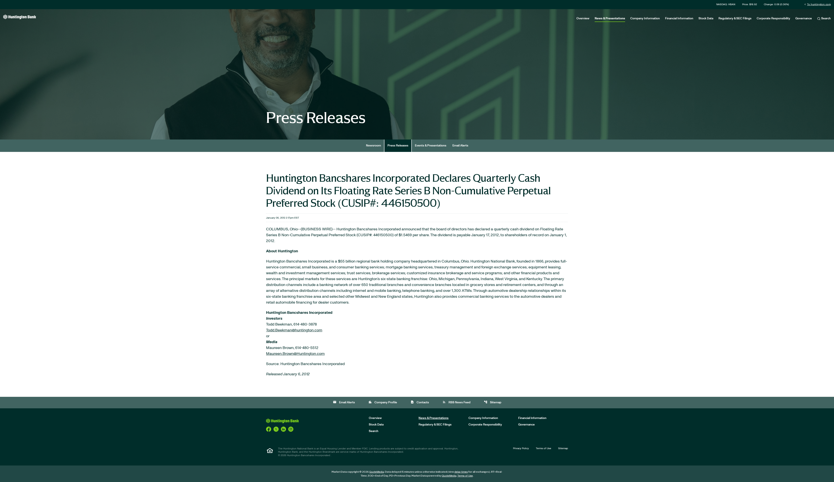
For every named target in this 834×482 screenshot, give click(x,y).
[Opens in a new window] (268, 429)
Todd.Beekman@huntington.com (294, 330)
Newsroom (373, 145)
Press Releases (397, 145)
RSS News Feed (456, 402)
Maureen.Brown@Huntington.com (295, 354)
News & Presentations (610, 18)
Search (826, 18)
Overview (582, 18)
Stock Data (705, 18)
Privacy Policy (521, 448)
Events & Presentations (430, 145)
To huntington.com (817, 4)
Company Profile (382, 402)
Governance (803, 18)
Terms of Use (543, 448)
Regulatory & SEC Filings (734, 18)
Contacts (419, 402)
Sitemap (492, 402)
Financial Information (679, 18)
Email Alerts (460, 145)
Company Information (645, 18)
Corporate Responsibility (773, 18)
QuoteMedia (376, 471)
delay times (461, 471)
